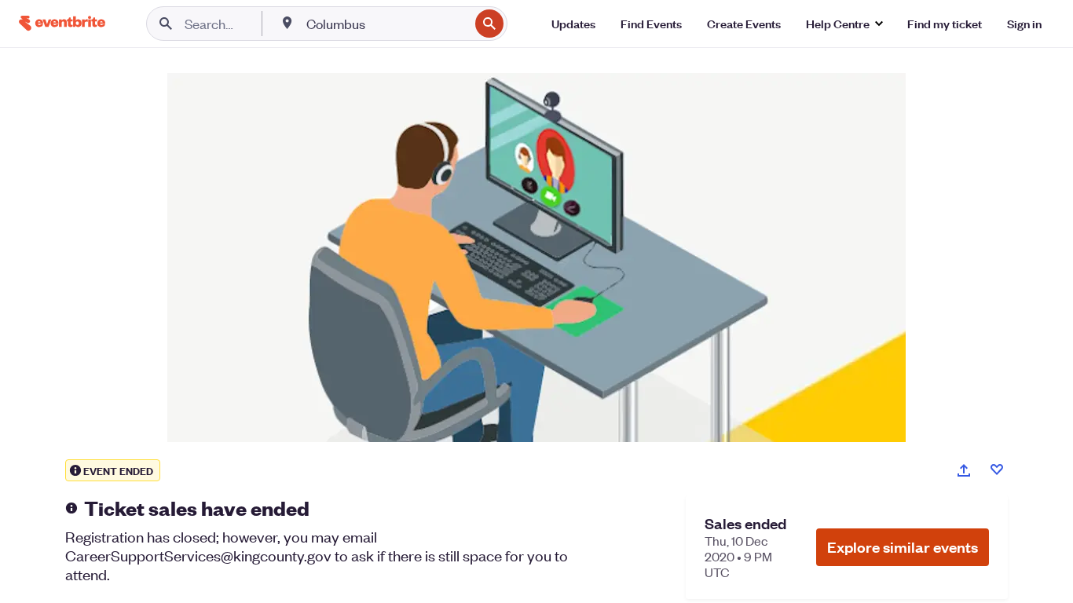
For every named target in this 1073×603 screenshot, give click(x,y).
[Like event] (997, 470)
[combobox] (386, 23)
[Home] (62, 23)
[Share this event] (964, 470)
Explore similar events (902, 547)
